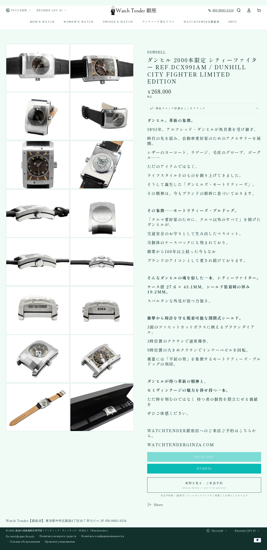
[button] (239, 10)
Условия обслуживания (25, 541)
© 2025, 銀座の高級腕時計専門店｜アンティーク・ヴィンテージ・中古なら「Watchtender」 (57, 530)
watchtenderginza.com (180, 444)
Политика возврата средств (57, 536)
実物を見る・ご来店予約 (204, 485)
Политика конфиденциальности (102, 536)
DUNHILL (156, 52)
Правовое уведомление (60, 541)
